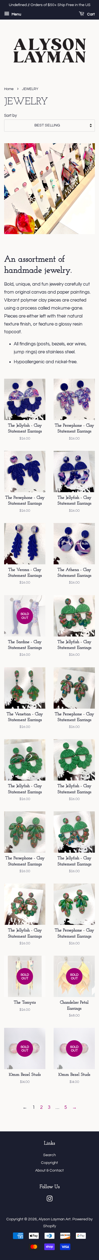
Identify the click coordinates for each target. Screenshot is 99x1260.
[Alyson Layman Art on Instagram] (49, 1200)
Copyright (49, 1163)
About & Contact (49, 1170)
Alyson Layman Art (54, 1219)
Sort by (10, 115)
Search (49, 1155)
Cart (90, 14)
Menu (16, 14)
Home (8, 89)
